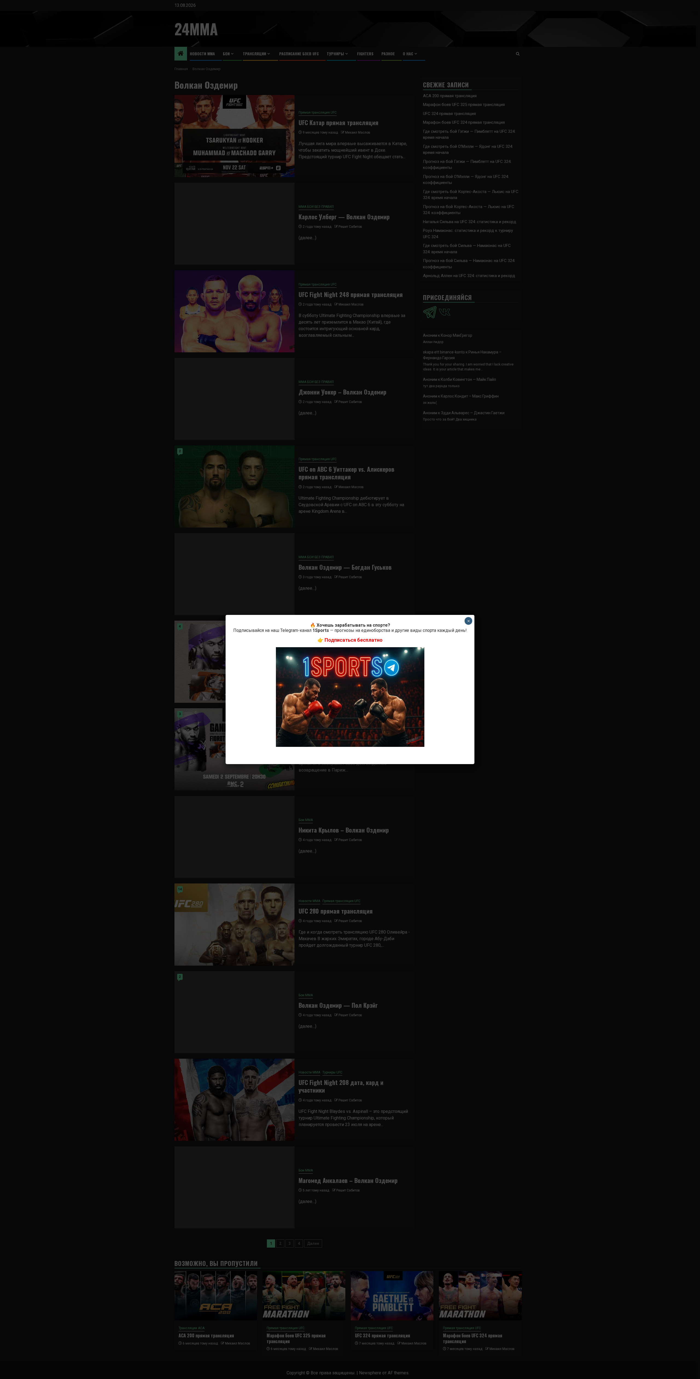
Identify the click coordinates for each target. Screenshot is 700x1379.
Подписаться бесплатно (354, 640)
